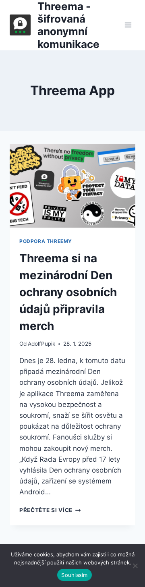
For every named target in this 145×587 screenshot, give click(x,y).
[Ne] (135, 566)
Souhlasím (74, 575)
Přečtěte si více (50, 510)
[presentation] (72, 186)
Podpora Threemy (45, 241)
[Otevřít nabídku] (127, 25)
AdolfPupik (41, 343)
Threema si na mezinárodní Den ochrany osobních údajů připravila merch (68, 292)
